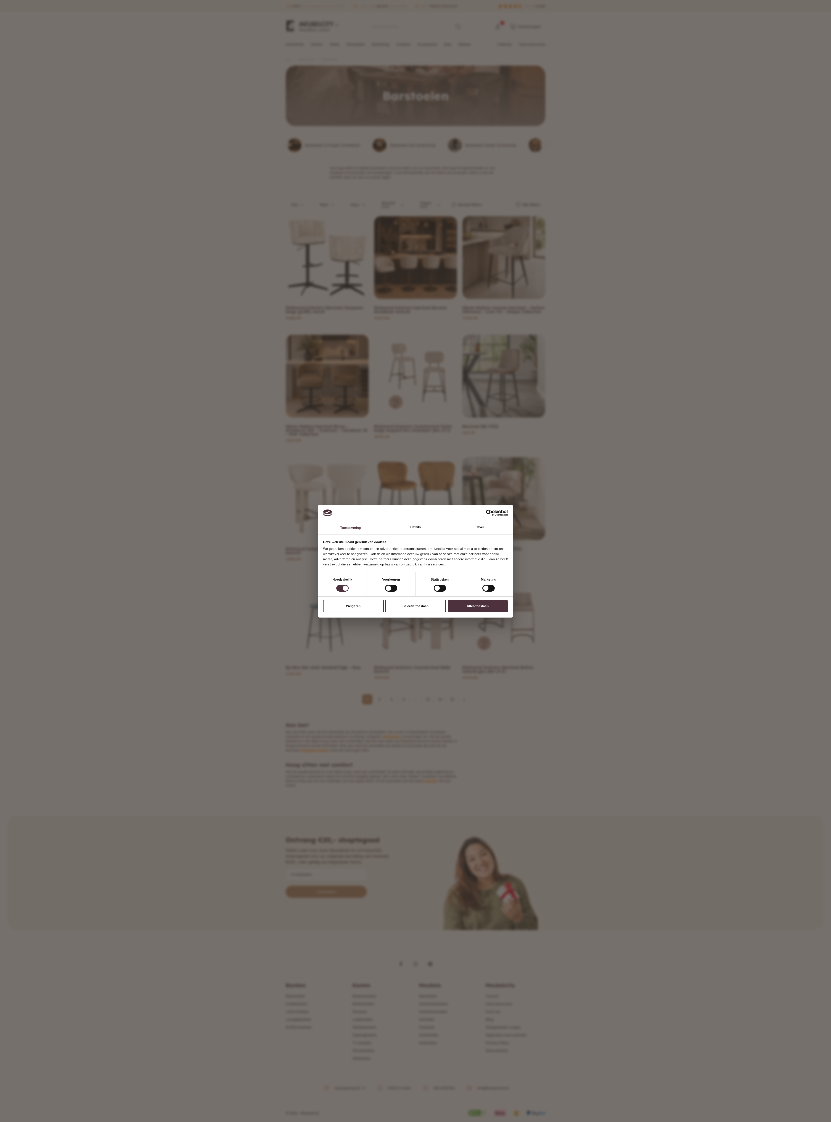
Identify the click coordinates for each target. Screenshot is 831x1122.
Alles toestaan (477, 606)
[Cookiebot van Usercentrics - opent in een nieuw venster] (489, 513)
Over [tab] (480, 527)
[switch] (391, 588)
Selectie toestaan (416, 606)
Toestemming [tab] (350, 528)
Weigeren (353, 606)
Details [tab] (415, 527)
